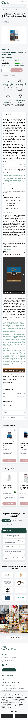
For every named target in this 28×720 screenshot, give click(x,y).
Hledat (24, 6)
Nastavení (14, 711)
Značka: (5, 22)
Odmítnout (7, 716)
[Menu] (26, 2)
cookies (3, 706)
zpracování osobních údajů (14, 704)
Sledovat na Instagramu (15, 637)
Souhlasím (21, 716)
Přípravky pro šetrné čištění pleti (13, 405)
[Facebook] (2, 664)
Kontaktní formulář (9, 669)
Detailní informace (6, 57)
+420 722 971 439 (8, 660)
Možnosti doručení (19, 65)
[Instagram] (6, 664)
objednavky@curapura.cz (10, 657)
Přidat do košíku (15, 70)
